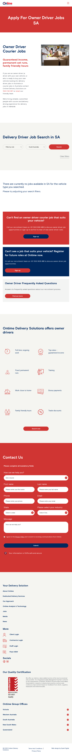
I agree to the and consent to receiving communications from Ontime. (34, 537)
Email (39, 496)
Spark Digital (65, 748)
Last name (42, 484)
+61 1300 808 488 (37, 227)
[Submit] (36, 545)
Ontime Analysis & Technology (14, 606)
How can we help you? (14, 472)
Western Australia (9, 715)
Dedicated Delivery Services (14, 596)
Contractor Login (16, 640)
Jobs (5, 611)
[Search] (59, 146)
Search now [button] (36, 428)
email (18, 91)
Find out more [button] (17, 296)
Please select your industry (49, 507)
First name (8, 484)
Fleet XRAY (14, 652)
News (5, 621)
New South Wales (9, 725)
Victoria (6, 709)
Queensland (7, 730)
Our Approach (8, 601)
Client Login (14, 634)
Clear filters (64, 156)
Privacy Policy (20, 537)
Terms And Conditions (35, 748)
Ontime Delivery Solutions (7, 3)
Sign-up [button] (36, 236)
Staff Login (14, 646)
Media (5, 616)
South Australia (9, 720)
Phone (7, 496)
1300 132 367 (8, 91)
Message (8, 519)
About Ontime (8, 591)
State (6, 507)
